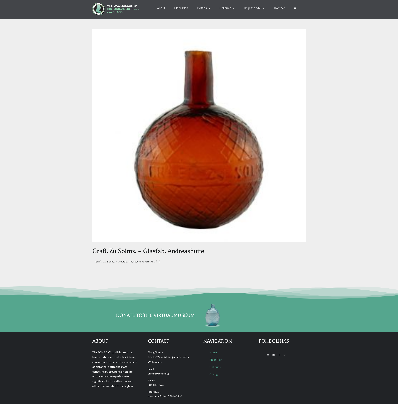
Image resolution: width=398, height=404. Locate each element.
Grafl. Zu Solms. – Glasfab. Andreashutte (148, 251)
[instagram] (273, 355)
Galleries (215, 367)
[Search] (295, 8)
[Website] (268, 355)
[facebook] (279, 355)
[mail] (285, 355)
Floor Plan (215, 359)
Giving (213, 374)
